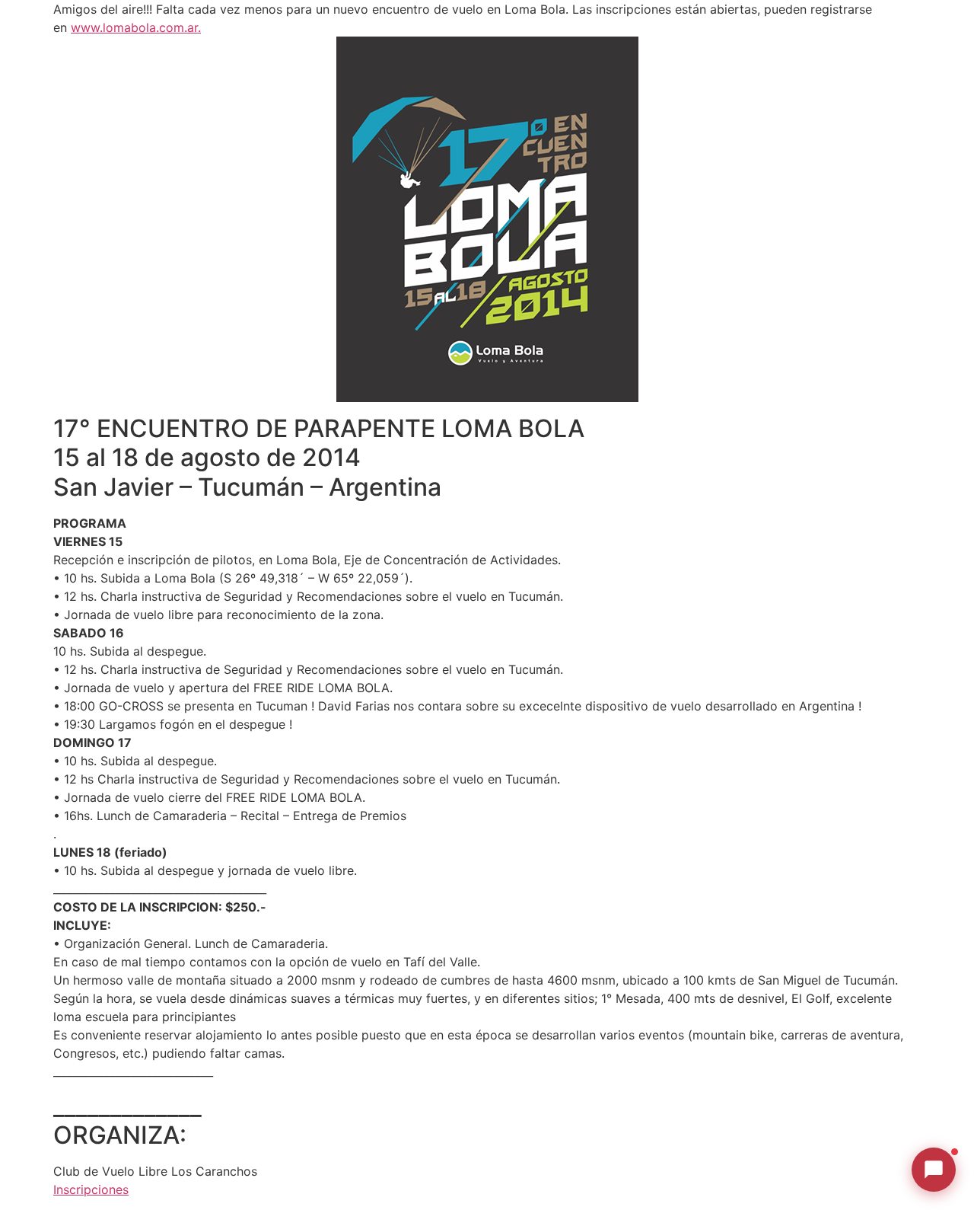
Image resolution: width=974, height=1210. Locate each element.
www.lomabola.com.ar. (136, 27)
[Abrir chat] (934, 1170)
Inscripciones (91, 1189)
